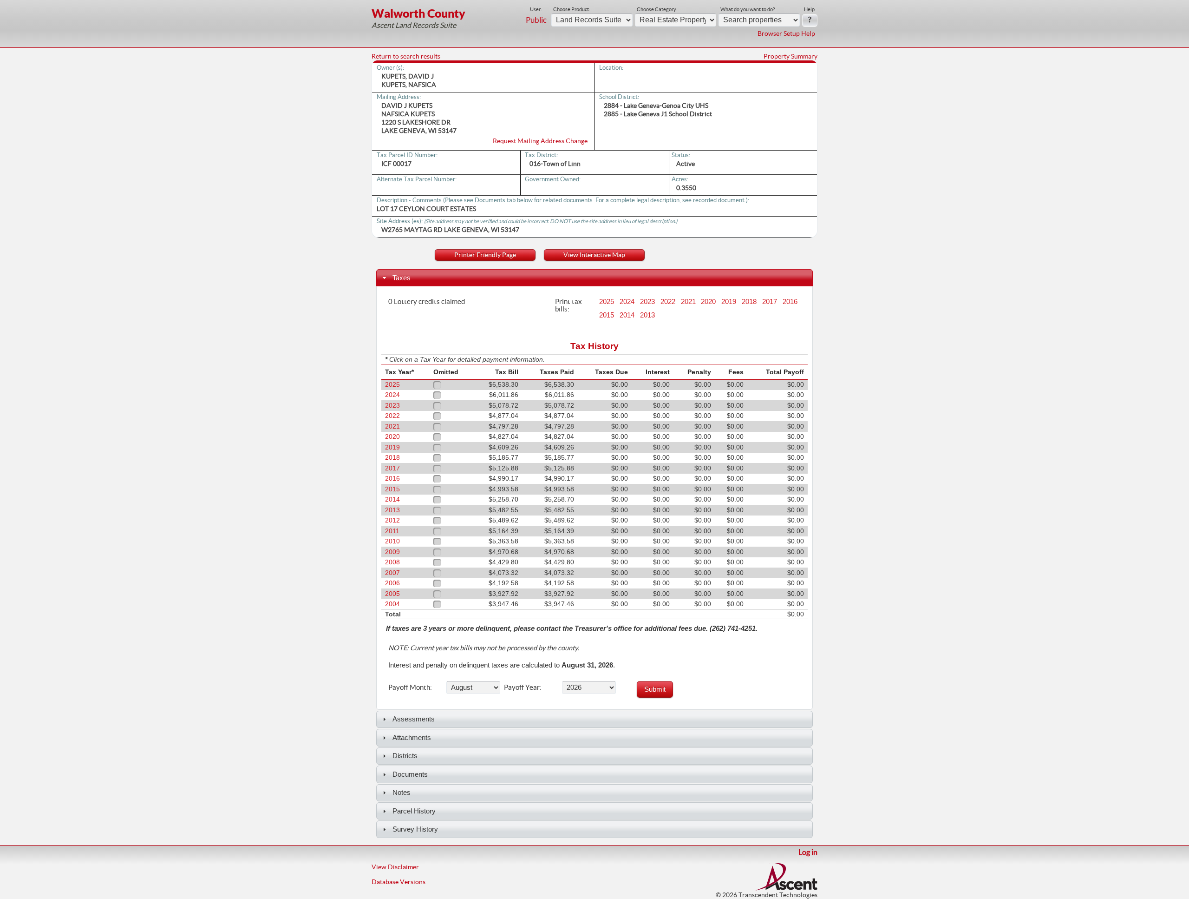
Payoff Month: (410, 687)
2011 (392, 531)
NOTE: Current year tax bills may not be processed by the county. (483, 648)
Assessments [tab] (413, 719)
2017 (769, 301)
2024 (627, 301)
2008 (392, 562)
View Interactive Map (594, 254)
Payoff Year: (523, 687)
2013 (647, 315)
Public (536, 20)
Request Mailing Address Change (540, 141)
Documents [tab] (410, 774)
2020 (708, 301)
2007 (392, 572)
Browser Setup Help (786, 33)
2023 (647, 301)
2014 (627, 315)
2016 (790, 301)
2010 (392, 541)
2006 (392, 583)
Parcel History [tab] (414, 811)
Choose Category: (657, 9)
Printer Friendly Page (485, 254)
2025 (606, 301)
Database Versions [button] (398, 882)
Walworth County (418, 13)
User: (536, 9)
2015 (606, 315)
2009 (392, 552)
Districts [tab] (405, 756)
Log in (807, 852)
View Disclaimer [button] (395, 867)
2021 (688, 301)
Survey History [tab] (415, 829)
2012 (392, 520)
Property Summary (790, 56)
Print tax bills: (568, 304)
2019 (728, 301)
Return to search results (406, 56)
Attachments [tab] (411, 737)
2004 (392, 604)
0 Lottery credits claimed (426, 301)
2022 (667, 301)
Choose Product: (571, 9)
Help (809, 9)
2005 (392, 593)
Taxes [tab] (401, 278)
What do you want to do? (747, 9)
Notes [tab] (401, 792)
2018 (749, 301)
